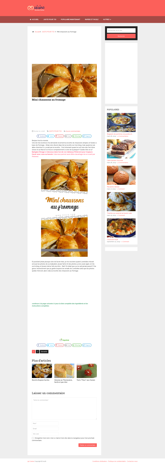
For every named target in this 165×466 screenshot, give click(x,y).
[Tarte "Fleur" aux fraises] (87, 371)
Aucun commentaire (73, 131)
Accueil (35, 19)
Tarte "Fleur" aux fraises (86, 380)
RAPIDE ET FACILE (91, 19)
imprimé (66, 340)
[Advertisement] (64, 49)
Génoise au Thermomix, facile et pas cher (63, 381)
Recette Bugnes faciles (40, 380)
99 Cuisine (31, 461)
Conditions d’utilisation (99, 461)
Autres (106, 19)
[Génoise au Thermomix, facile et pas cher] (64, 371)
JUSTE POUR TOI (49, 19)
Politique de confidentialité (117, 461)
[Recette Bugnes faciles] (42, 371)
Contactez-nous (132, 461)
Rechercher (121, 36)
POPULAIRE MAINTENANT (70, 19)
